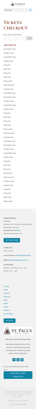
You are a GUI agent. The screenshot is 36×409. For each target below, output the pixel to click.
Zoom (18, 230)
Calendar (7, 293)
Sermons (7, 310)
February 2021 (9, 177)
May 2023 (7, 73)
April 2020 (7, 197)
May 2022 (7, 121)
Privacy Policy (8, 314)
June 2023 (7, 69)
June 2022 (7, 117)
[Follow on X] (18, 359)
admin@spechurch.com (23, 255)
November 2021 (10, 145)
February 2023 (9, 85)
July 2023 (7, 65)
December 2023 (10, 49)
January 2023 (9, 89)
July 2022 (7, 113)
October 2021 (9, 149)
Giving (6, 303)
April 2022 (7, 125)
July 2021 (7, 161)
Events (6, 307)
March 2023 (8, 81)
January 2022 (9, 137)
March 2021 (8, 173)
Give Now (10, 321)
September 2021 (10, 153)
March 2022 (8, 129)
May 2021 (7, 169)
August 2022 (8, 109)
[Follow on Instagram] (22, 359)
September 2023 (10, 57)
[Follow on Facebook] (14, 359)
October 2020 (9, 181)
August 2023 (8, 61)
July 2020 (7, 189)
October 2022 (9, 101)
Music (6, 300)
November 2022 (10, 97)
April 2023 (7, 77)
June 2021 (7, 165)
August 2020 (8, 185)
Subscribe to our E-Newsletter (18, 374)
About (6, 290)
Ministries (7, 296)
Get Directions (12, 240)
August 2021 (8, 157)
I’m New (6, 286)
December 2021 (10, 141)
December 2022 (10, 93)
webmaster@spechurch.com (19, 260)
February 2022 (9, 133)
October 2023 (9, 53)
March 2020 (8, 201)
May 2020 (7, 193)
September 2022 (10, 105)
